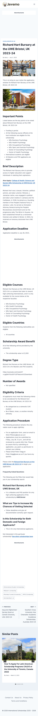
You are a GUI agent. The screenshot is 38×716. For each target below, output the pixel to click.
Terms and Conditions (19, 701)
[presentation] (19, 649)
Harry (6, 57)
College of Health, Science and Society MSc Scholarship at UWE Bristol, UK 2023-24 (19, 183)
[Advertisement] (19, 26)
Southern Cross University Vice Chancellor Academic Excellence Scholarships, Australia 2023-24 (28, 614)
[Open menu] (34, 4)
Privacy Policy (28, 697)
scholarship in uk (9, 598)
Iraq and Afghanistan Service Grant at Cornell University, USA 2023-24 (9, 612)
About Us (18, 697)
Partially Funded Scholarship (12, 594)
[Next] (33, 660)
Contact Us (9, 697)
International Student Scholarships (14, 587)
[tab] (15, 684)
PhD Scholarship (28, 594)
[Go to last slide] (5, 660)
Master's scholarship (10, 590)
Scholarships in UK (9, 41)
